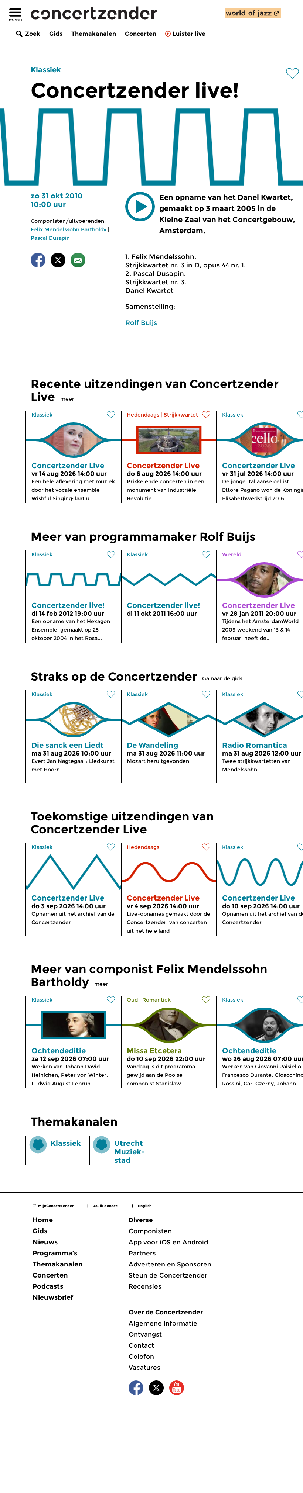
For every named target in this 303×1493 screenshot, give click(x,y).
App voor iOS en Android (168, 1242)
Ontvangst (145, 1334)
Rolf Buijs (141, 323)
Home (43, 1220)
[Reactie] (78, 261)
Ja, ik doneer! (105, 1205)
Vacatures (144, 1367)
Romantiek (156, 999)
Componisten (150, 1231)
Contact (141, 1345)
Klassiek (46, 69)
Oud (132, 999)
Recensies (145, 1286)
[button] (140, 206)
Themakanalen (93, 33)
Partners (142, 1253)
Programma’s (55, 1253)
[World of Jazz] (253, 13)
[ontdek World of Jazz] (253, 13)
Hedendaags (143, 414)
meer (67, 398)
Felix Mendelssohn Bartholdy (68, 229)
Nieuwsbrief (53, 1297)
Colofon (141, 1356)
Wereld (231, 554)
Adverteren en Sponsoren (170, 1264)
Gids (55, 33)
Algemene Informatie (163, 1323)
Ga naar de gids (222, 678)
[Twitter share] (58, 261)
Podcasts (48, 1286)
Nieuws (45, 1242)
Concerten (140, 33)
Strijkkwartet (181, 414)
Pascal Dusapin (50, 238)
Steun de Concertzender (168, 1275)
